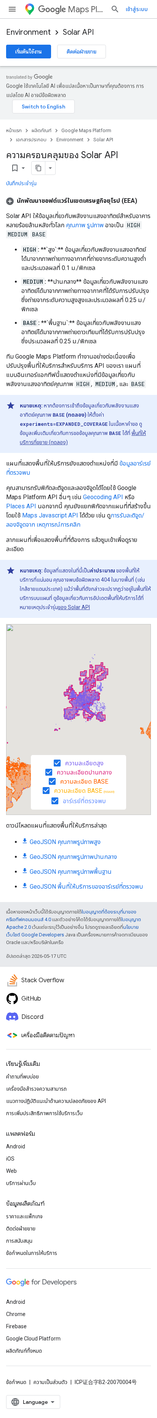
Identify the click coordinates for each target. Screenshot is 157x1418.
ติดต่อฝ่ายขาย (81, 51)
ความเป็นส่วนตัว (50, 1382)
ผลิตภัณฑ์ (41, 130)
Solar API (78, 32)
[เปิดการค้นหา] (115, 9)
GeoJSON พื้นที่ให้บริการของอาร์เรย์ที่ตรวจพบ (86, 886)
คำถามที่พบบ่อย (22, 1077)
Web (11, 1171)
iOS (10, 1159)
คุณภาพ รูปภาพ (85, 225)
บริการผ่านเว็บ (21, 1183)
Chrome (16, 1314)
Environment (28, 32)
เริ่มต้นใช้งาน (28, 51)
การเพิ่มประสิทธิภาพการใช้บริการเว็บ (44, 1113)
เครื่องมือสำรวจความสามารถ (36, 1089)
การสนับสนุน (19, 1241)
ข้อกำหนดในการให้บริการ (31, 1253)
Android (15, 1146)
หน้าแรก (14, 130)
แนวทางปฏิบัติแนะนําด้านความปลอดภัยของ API (56, 1101)
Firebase (16, 1326)
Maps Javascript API (50, 515)
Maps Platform (86, 9)
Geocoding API (103, 497)
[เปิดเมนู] (12, 9)
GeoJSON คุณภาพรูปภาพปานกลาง (73, 856)
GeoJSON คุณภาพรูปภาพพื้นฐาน (71, 871)
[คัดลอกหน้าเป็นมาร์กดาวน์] (38, 168)
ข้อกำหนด (16, 1382)
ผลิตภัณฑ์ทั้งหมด (24, 1351)
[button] (71, 200)
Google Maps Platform (86, 130)
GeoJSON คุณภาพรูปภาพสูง (65, 842)
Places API (21, 506)
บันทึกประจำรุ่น (21, 183)
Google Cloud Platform (33, 1339)
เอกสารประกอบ (31, 139)
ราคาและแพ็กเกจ (24, 1216)
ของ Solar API (74, 607)
